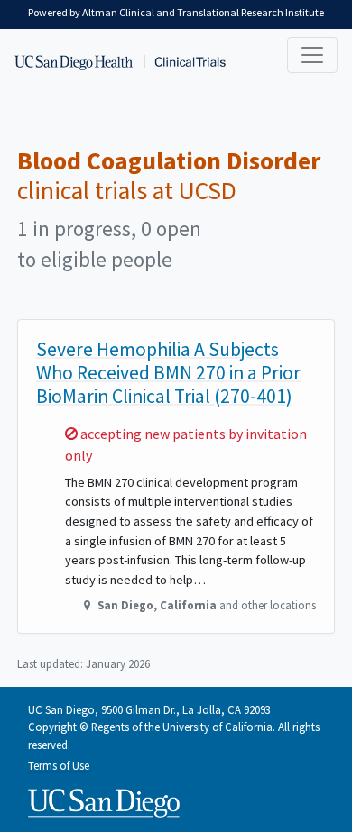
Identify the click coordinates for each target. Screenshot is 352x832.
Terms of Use (58, 765)
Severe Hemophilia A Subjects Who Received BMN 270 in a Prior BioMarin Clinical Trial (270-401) (168, 372)
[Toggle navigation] (312, 55)
